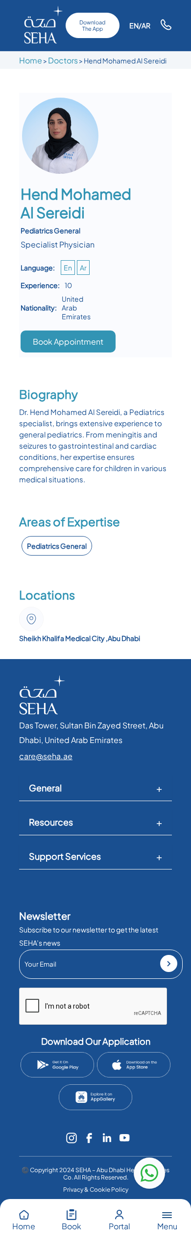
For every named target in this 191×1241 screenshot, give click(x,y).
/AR (144, 25)
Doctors (63, 60)
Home (30, 60)
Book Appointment (68, 341)
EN (134, 25)
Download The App (92, 25)
